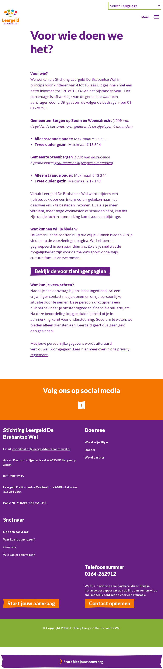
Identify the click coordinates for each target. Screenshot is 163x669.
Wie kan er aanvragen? (19, 554)
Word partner (94, 457)
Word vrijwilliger (96, 442)
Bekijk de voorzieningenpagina (70, 271)
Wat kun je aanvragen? (19, 539)
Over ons (9, 547)
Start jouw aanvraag (31, 603)
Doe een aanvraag (15, 532)
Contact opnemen (109, 603)
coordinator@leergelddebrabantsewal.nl (41, 449)
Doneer (90, 450)
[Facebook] (81, 405)
